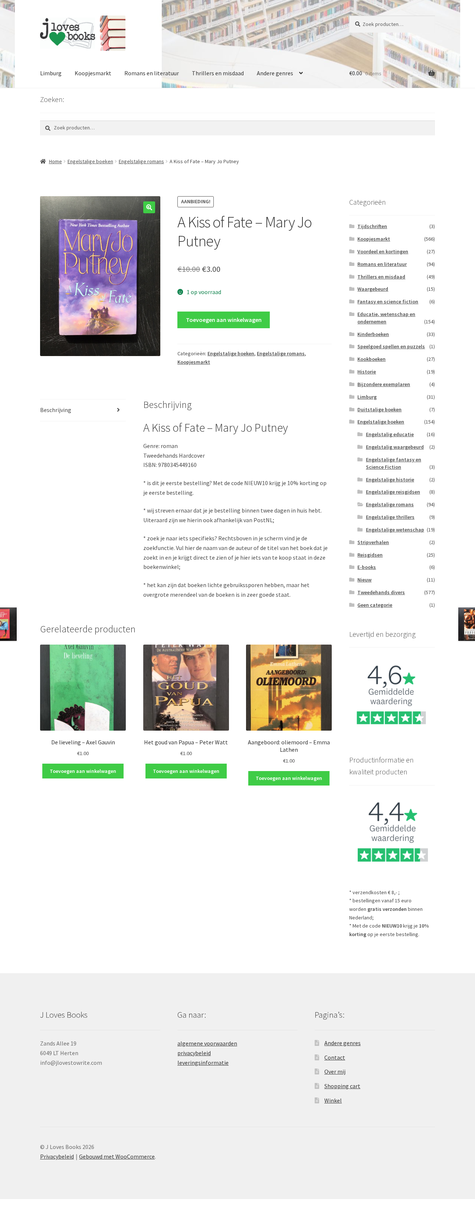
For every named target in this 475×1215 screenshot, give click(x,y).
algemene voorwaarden (207, 1043)
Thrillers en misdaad (218, 73)
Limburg (51, 73)
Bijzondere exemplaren (383, 384)
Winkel (333, 1100)
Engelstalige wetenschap (395, 529)
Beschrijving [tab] (55, 410)
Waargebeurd (372, 289)
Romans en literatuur (151, 73)
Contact (334, 1057)
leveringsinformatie (203, 1062)
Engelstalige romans (141, 161)
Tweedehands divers (381, 592)
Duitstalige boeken (379, 409)
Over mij (334, 1071)
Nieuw (364, 579)
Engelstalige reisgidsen (393, 491)
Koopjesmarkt (93, 73)
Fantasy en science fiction (387, 301)
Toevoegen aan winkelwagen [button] (83, 771)
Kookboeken (371, 359)
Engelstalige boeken (90, 161)
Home (55, 161)
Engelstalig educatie (390, 434)
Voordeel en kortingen (382, 251)
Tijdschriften (372, 226)
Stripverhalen (373, 542)
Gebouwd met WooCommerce (117, 1156)
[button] (149, 207)
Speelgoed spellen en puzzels (391, 346)
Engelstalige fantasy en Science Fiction (393, 463)
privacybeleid (194, 1053)
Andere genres (275, 73)
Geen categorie (374, 605)
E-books (366, 567)
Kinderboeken (373, 334)
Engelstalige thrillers (390, 517)
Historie (366, 371)
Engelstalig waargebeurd (395, 447)
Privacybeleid (57, 1156)
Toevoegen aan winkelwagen (224, 319)
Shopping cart (342, 1086)
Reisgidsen (370, 554)
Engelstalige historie (390, 479)
